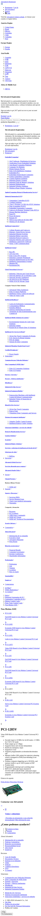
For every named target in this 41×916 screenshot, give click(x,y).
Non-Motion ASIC (11, 605)
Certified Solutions (15, 202)
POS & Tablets (14, 340)
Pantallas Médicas (15, 308)
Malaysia (8, 70)
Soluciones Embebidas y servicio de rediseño (18, 427)
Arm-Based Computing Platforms (20, 165)
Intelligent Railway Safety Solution (20, 423)
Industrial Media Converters (18, 236)
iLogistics (8, 440)
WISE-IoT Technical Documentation (21, 519)
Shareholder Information (17, 556)
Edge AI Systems (15, 370)
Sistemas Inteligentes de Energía (20, 310)
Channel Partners (10, 479)
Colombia (8, 37)
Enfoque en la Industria (12, 861)
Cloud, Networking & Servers (13, 269)
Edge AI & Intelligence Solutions (20, 171)
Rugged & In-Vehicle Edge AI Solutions (22, 327)
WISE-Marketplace (11, 590)
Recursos (12, 511)
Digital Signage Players (17, 169)
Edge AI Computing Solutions (19, 368)
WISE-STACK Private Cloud (19, 281)
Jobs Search (9, 848)
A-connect (8, 870)
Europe (7, 47)
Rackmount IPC (14, 265)
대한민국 (8, 68)
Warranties (12, 503)
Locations (12, 570)
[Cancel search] (18, 122)
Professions (13, 564)
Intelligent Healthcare (11, 299)
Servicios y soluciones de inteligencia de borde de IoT (21, 448)
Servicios (8, 458)
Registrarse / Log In (11, 126)
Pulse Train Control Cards (13, 603)
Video (7, 863)
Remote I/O (13, 218)
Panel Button (5, 118)
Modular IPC (13, 263)
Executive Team (14, 538)
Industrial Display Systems (18, 180)
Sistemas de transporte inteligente (15, 417)
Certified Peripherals (11, 350)
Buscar (7, 11)
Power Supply (14, 354)
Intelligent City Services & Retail (15, 332)
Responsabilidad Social (12, 846)
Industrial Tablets (15, 326)
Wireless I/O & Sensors (17, 222)
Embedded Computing (11, 157)
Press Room (13, 541)
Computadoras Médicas (17, 306)
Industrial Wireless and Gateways (20, 240)
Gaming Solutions (10, 435)
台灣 (6, 74)
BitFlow (12, 456)
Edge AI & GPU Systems (17, 256)
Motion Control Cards (12, 601)
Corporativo (9, 527)
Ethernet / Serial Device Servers (19, 232)
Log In (16, 7)
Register (3, 116)
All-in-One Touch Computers (19, 409)
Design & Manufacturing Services (15, 431)
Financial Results (15, 550)
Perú (6, 39)
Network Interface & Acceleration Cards (22, 275)
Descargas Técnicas (16, 782)
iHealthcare (8, 383)
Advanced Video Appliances (18, 290)
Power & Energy (14, 216)
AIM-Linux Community (17, 515)
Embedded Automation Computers (20, 208)
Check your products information (20, 501)
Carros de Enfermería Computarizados (22, 304)
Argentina (8, 33)
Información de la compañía (18, 536)
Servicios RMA (14, 497)
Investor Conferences (16, 554)
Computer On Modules (17, 167)
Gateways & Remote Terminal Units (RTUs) (24, 210)
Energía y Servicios (11, 374)
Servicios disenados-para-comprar (15, 466)
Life (10, 566)
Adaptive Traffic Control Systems (20, 421)
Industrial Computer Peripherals (19, 258)
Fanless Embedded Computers (19, 177)
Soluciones (8, 356)
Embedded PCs (14, 173)
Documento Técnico (12, 859)
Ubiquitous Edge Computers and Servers (22, 413)
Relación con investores (12, 546)
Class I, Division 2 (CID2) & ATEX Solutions (24, 204)
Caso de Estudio (10, 857)
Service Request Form (16, 499)
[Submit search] (16, 122)
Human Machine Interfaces (18, 212)
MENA (7, 89)
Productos (8, 153)
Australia (8, 57)
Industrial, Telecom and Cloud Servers (22, 274)
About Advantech (10, 531)
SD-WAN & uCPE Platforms (19, 279)
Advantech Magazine (16, 540)
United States (9, 27)
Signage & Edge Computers (18, 342)
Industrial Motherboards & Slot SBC (21, 259)
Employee (8, 580)
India (6, 62)
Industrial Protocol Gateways (18, 238)
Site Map (8, 902)
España (7, 49)
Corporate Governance (16, 552)
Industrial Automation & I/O (13, 196)
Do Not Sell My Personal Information (17, 906)
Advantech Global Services (13, 462)
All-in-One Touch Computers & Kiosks (22, 336)
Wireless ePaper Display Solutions (20, 188)
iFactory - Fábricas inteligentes (14, 378)
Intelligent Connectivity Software (20, 242)
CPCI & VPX (14, 254)
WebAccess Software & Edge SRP (20, 220)
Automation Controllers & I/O (19, 200)
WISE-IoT (12, 487)
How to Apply (14, 572)
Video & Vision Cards (16, 295)
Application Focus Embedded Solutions (22, 163)
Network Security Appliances (19, 277)
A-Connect (8, 592)
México (7, 31)
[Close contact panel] (1, 806)
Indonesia (8, 63)
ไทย (6, 76)
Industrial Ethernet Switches (18, 234)
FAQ (6, 868)
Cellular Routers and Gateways (19, 230)
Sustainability (9, 576)
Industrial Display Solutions (13, 444)
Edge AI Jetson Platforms (17, 292)
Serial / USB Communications (19, 243)
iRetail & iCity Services (12, 405)
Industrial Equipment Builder (14, 391)
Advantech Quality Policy (12, 470)
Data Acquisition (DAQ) (17, 206)
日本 (6, 66)
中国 (6, 59)
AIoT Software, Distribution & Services (22, 161)
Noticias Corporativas (12, 842)
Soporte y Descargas (11, 493)
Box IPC (12, 252)
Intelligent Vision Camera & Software (21, 294)
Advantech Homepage (8, 2)
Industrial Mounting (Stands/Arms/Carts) (17, 346)
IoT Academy (13, 513)
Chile (8, 13)
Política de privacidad (12, 904)
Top (4, 912)
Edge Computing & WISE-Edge (14, 364)
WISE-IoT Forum (15, 517)
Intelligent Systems (10, 248)
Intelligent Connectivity (12, 226)
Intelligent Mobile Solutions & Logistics (17, 317)
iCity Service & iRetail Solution (19, 338)
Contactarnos (9, 584)
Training (12, 568)
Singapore (8, 72)
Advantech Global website (15, 17)
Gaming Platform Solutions (18, 178)
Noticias (8, 865)
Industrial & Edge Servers (13, 387)
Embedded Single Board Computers (21, 175)
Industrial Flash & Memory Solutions (21, 182)
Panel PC (12, 214)
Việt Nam (8, 81)
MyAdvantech (10, 9)
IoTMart (8, 588)
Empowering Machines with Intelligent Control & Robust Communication (22, 396)
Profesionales (9, 560)
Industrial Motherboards (17, 184)
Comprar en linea (12, 829)
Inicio (7, 595)
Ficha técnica (5, 782)
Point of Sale (13, 411)
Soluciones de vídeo (11, 452)
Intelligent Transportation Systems (20, 261)
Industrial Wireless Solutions (18, 186)
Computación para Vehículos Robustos (16, 360)
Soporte (7, 489)
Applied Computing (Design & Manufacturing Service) (21, 192)
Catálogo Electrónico (12, 866)
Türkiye (7, 79)
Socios (7, 475)
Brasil (7, 29)
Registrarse (8, 7)
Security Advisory (10, 523)
